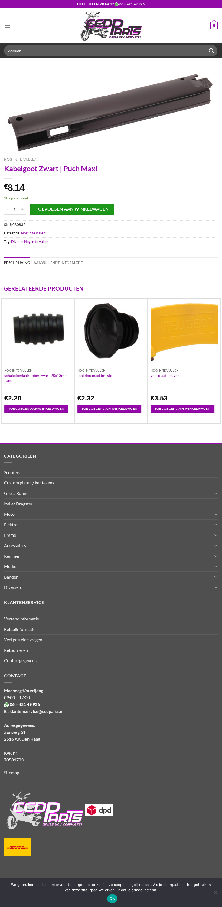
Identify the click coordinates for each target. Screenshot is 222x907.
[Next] (218, 360)
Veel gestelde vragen (23, 639)
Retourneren (16, 650)
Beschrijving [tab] (17, 263)
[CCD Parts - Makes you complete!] (111, 25)
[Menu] (7, 25)
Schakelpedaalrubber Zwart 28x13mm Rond (36, 378)
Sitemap (11, 772)
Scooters (12, 472)
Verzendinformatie (21, 618)
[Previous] (4, 360)
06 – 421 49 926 (132, 4)
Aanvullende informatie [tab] (58, 263)
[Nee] (215, 894)
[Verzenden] (211, 50)
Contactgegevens (20, 660)
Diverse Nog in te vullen (29, 241)
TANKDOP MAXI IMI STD (94, 375)
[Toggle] (216, 493)
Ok (112, 898)
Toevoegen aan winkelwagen (72, 208)
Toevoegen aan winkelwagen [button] (36, 408)
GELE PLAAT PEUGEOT (166, 375)
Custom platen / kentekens (29, 482)
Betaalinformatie (19, 629)
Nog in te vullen (20, 159)
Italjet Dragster (18, 503)
